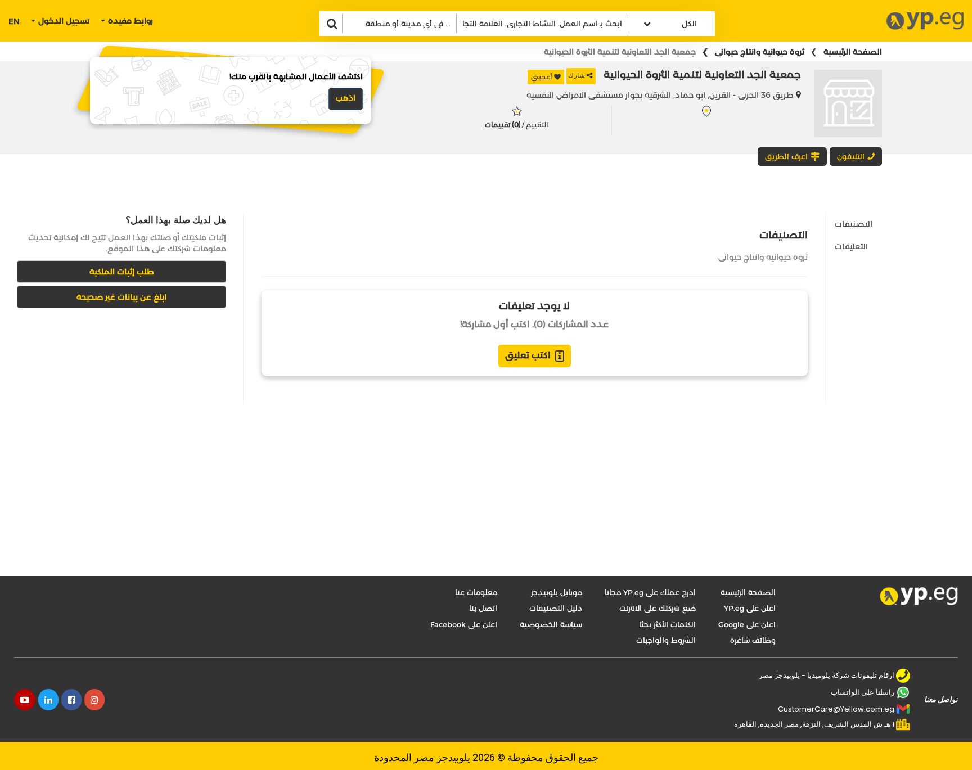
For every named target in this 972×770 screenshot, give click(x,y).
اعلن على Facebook (463, 624)
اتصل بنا (483, 608)
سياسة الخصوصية (551, 624)
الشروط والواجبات (666, 640)
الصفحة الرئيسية (853, 52)
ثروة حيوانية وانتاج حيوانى (759, 52)
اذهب (346, 97)
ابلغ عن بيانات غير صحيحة (121, 297)
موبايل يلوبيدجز (556, 592)
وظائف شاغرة (753, 640)
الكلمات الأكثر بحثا (667, 624)
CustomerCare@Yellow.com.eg (836, 709)
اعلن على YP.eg (750, 608)
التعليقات (851, 246)
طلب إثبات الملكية (121, 272)
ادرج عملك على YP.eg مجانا (650, 592)
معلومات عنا (476, 592)
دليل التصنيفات (555, 608)
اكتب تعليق (528, 355)
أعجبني (541, 77)
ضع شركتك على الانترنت (657, 608)
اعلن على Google (747, 624)
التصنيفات (853, 224)
